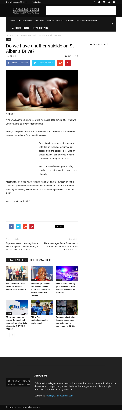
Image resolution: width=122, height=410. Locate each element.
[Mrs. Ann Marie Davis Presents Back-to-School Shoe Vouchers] (17, 273)
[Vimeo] (104, 2)
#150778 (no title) (39, 28)
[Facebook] (94, 2)
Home (26, 28)
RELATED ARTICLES (17, 260)
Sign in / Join (36, 2)
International (25, 21)
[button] (112, 24)
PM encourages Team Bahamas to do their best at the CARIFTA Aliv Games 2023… (61, 246)
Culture (70, 21)
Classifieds (15, 28)
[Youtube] (114, 2)
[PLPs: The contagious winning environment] (42, 307)
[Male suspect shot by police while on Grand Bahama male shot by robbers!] (67, 273)
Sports (50, 21)
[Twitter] (99, 2)
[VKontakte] (109, 2)
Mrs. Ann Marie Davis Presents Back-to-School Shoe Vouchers (16, 287)
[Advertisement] (81, 10)
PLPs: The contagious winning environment (39, 320)
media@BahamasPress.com (59, 395)
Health (59, 21)
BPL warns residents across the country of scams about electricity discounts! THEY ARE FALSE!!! (16, 323)
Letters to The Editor (86, 21)
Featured (39, 21)
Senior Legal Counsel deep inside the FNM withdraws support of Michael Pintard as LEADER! (40, 290)
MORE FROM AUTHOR (40, 260)
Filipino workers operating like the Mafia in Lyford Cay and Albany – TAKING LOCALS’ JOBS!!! (22, 246)
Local (13, 21)
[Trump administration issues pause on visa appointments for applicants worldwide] (67, 307)
